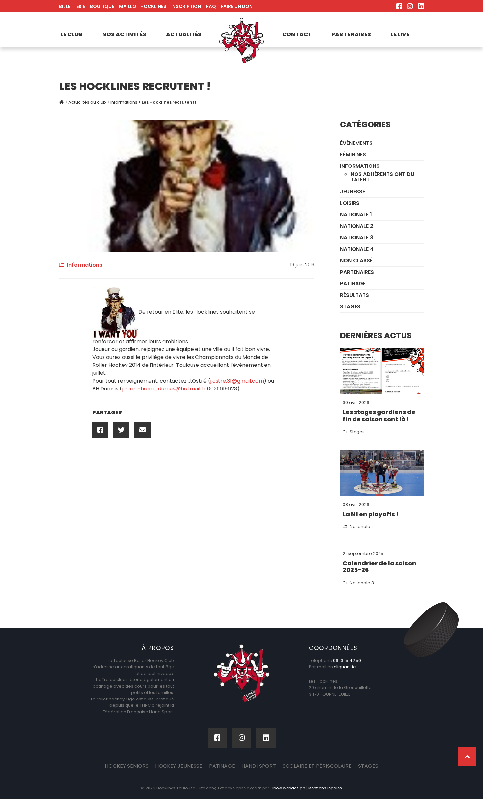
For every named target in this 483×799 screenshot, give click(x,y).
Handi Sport (259, 766)
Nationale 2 (356, 226)
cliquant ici (345, 667)
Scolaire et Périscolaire (317, 766)
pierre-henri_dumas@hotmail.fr (164, 388)
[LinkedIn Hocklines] (421, 6)
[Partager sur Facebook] (100, 430)
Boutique (102, 6)
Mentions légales (325, 788)
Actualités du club (87, 102)
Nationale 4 (357, 249)
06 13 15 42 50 (347, 660)
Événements (356, 143)
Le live (400, 34)
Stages (350, 306)
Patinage (353, 283)
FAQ (211, 6)
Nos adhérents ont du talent (382, 176)
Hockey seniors (127, 766)
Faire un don (237, 6)
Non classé (356, 260)
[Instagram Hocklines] (410, 6)
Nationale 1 (356, 214)
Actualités (184, 34)
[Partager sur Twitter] (121, 430)
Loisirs (349, 203)
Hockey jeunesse (178, 766)
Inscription (186, 6)
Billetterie (72, 6)
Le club (71, 34)
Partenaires (351, 34)
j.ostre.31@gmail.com (237, 381)
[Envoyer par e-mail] (142, 430)
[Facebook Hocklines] (399, 6)
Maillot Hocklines (142, 6)
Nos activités (124, 34)
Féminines (353, 154)
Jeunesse (352, 191)
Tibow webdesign (287, 788)
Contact (297, 34)
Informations (123, 102)
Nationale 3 (356, 237)
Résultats (354, 295)
